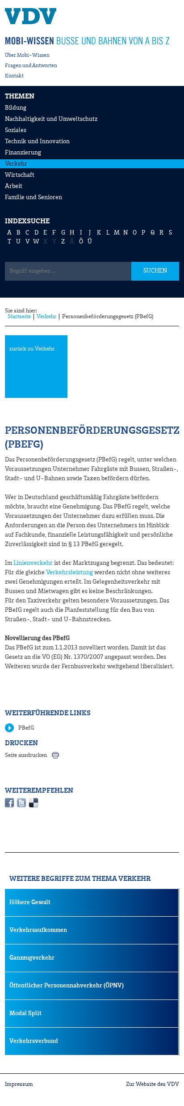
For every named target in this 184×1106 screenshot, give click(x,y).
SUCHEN (155, 271)
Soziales (15, 130)
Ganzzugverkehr (31, 958)
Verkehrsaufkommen (38, 930)
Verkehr (16, 164)
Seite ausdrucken (26, 755)
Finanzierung (23, 152)
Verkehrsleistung (69, 572)
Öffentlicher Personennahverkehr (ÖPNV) (66, 985)
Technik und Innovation (37, 141)
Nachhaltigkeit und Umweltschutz (51, 119)
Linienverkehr (33, 563)
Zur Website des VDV (152, 1084)
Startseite (19, 317)
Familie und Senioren (33, 197)
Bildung (15, 108)
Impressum (19, 1084)
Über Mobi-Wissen (27, 55)
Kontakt (14, 76)
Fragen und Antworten (31, 65)
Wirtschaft (19, 175)
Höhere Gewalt (29, 902)
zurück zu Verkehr (31, 349)
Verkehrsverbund (33, 1041)
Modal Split (25, 1013)
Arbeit (13, 186)
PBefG (26, 728)
